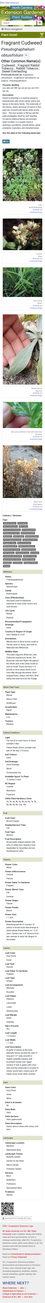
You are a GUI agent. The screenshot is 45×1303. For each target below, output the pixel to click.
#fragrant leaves (10, 543)
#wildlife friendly (29, 559)
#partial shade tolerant (12, 559)
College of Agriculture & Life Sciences (19, 1294)
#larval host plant (24, 543)
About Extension (9, 1288)
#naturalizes (22, 523)
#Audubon (7, 536)
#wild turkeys (19, 536)
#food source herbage (12, 530)
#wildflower (17, 563)
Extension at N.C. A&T (11, 1297)
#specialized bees (28, 549)
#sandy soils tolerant (11, 533)
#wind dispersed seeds (12, 540)
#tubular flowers (10, 523)
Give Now (28, 1297)
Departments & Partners (13, 1291)
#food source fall (28, 530)
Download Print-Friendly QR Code (17, 1218)
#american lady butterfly (12, 556)
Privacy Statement (19, 1257)
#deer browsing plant (26, 546)
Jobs (22, 1288)
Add (6, 141)
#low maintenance (10, 526)
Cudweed (8, 65)
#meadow (7, 563)
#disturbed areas (22, 553)
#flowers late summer (12, 549)
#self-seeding (9, 553)
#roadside (34, 553)
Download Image (36, 212)
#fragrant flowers (30, 563)
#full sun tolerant (30, 556)
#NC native (23, 526)
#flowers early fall (10, 546)
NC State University (11, 1231)
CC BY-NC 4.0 (37, 210)
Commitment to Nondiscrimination (25, 1254)
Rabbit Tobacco (27, 68)
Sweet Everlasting (14, 71)
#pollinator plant (32, 536)
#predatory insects (30, 540)
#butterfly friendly (27, 533)
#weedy (6, 566)
